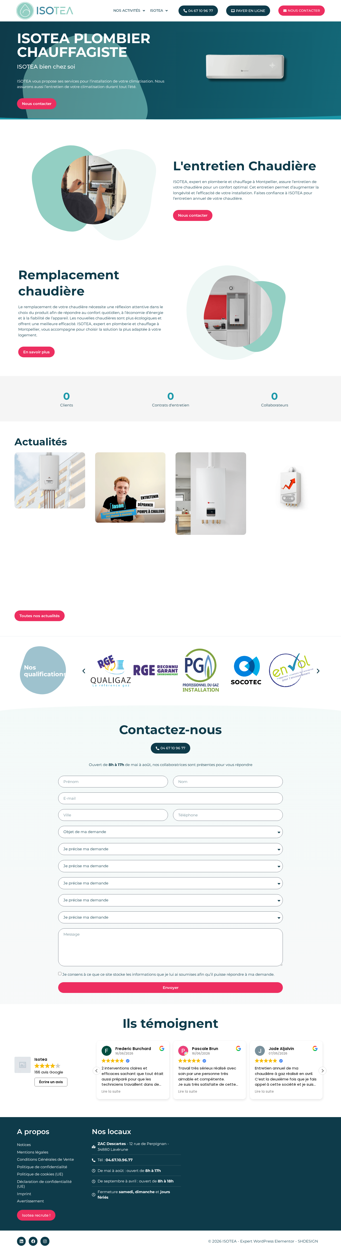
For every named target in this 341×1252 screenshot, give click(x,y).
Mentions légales (32, 1152)
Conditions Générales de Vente (45, 1159)
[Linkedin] (21, 1241)
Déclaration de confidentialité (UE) (44, 1184)
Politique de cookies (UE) (40, 1174)
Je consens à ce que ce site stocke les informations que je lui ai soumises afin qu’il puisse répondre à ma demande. (168, 974)
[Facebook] (33, 1241)
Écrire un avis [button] (51, 1081)
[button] (84, 671)
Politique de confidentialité (42, 1166)
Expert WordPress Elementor (267, 1241)
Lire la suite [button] (111, 1091)
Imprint (24, 1193)
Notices (24, 1144)
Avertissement (30, 1201)
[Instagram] (44, 1241)
